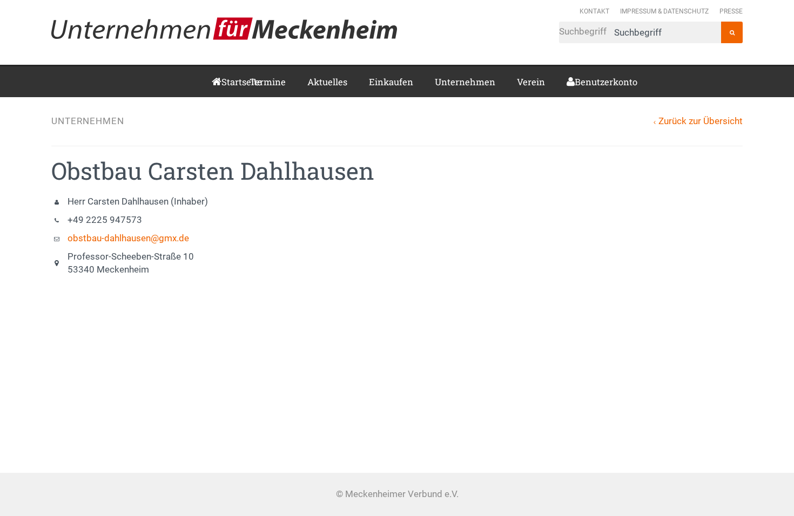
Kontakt (594, 11)
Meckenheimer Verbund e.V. (224, 28)
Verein (531, 81)
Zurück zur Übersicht (700, 121)
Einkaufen (391, 81)
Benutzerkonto (579, 81)
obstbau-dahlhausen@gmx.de (128, 238)
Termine (268, 81)
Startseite (224, 81)
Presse (731, 11)
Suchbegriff (584, 31)
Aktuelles (327, 81)
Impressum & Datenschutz (664, 11)
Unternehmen (465, 81)
